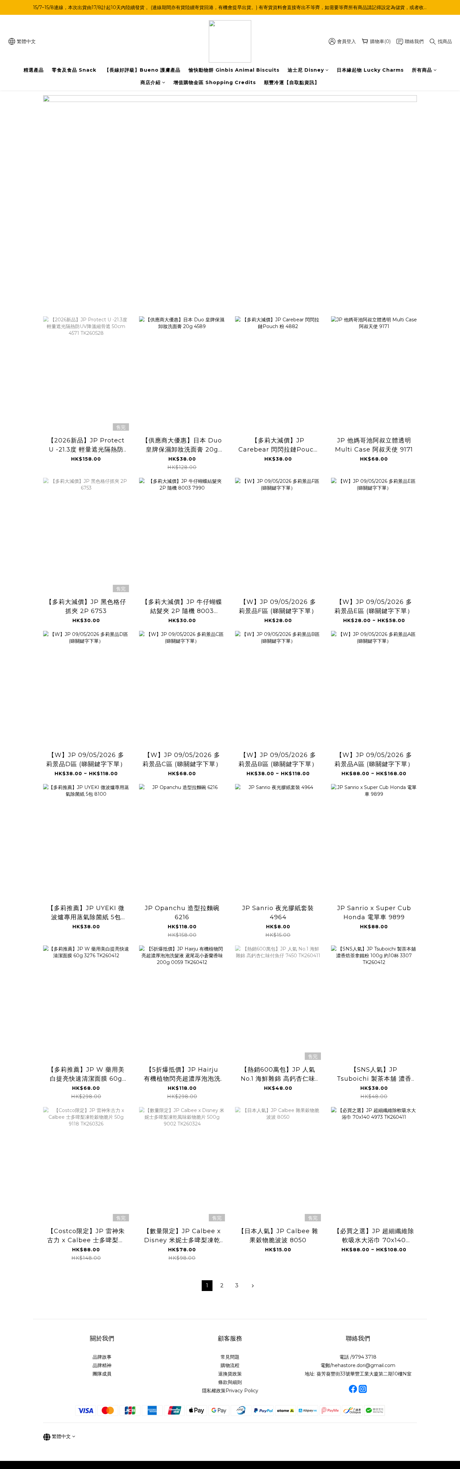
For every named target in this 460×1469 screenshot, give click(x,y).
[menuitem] (207, 1285)
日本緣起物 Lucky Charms (370, 70)
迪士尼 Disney (306, 70)
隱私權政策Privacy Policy (230, 1391)
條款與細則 (230, 1382)
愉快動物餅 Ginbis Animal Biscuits (234, 70)
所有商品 (422, 70)
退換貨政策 (230, 1374)
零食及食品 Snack (74, 70)
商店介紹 (150, 82)
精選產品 (34, 70)
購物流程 (230, 1365)
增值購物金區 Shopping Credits (214, 82)
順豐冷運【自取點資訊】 (292, 82)
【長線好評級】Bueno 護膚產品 (142, 70)
